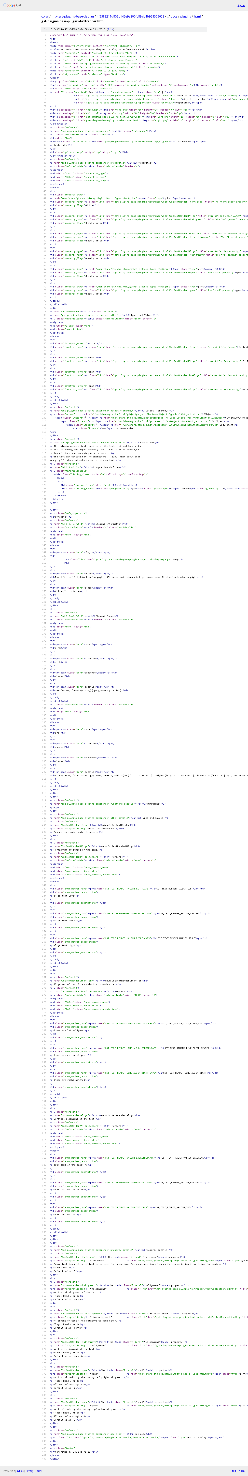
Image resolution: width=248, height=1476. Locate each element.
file (110, 29)
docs (174, 16)
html (197, 16)
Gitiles (20, 1470)
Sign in (241, 5)
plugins (185, 16)
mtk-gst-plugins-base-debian (72, 16)
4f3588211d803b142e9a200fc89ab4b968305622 (130, 16)
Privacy (29, 1470)
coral (45, 16)
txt (234, 1470)
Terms (39, 1470)
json (242, 1470)
